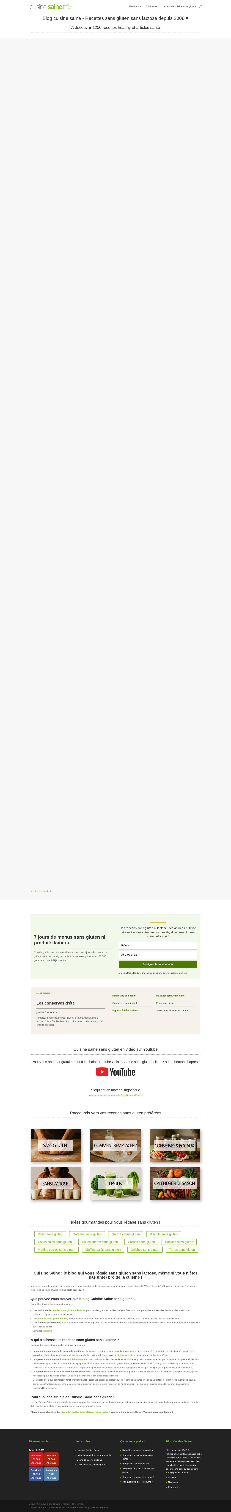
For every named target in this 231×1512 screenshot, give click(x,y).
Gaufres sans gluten (126, 1234)
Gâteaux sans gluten (87, 1234)
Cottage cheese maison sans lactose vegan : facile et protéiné (73, 854)
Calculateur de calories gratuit (92, 1464)
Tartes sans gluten (182, 1249)
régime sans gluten (126, 1355)
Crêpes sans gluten (141, 1242)
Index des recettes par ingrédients (94, 1455)
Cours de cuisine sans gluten (180, 6)
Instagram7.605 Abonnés (51, 1474)
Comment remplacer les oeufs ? (138, 1477)
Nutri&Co (47, 1331)
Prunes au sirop (164, 1003)
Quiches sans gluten (145, 1249)
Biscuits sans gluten (164, 1234)
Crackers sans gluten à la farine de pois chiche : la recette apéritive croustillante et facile (89, 293)
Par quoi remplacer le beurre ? (137, 1481)
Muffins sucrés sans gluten (56, 1249)
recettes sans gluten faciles (52, 1318)
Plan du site (174, 1487)
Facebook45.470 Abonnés (36, 1474)
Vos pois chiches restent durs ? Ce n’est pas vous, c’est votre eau (75, 573)
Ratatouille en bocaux (124, 995)
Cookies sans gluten (179, 1242)
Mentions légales (99, 1507)
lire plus (37, 173)
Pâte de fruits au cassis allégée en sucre (59, 153)
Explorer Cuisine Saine (88, 1450)
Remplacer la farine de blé (135, 1463)
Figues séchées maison (125, 1010)
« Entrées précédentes (42, 891)
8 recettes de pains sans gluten (138, 1450)
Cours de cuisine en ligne (89, 1460)
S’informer (151, 6)
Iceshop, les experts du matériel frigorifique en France (115, 1095)
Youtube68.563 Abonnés (51, 1459)
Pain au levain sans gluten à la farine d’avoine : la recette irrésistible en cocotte (83, 713)
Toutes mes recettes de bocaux (174, 1010)
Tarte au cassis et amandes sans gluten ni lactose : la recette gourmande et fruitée (85, 433)
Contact (172, 1477)
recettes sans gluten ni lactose (68, 1310)
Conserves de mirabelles (125, 1003)
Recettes (134, 6)
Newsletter (173, 1482)
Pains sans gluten (50, 1234)
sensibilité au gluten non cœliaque (85, 1359)
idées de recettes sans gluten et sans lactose (85, 1412)
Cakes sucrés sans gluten (100, 1242)
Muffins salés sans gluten (103, 1249)
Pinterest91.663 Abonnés (36, 1459)
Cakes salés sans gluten (55, 1242)
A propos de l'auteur (178, 1472)
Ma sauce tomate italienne (170, 995)
